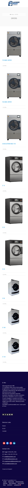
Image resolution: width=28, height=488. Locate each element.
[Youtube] (4, 443)
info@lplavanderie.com (10, 456)
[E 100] (14, 317)
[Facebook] (5, 414)
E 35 (3, 269)
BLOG (3, 428)
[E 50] (14, 287)
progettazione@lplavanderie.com (12, 461)
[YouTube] (12, 414)
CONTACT (9, 485)
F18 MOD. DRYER (7, 60)
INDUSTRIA (11, 481)
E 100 (3, 327)
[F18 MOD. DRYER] (14, 43)
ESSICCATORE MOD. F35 (9, 144)
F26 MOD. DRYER (7, 102)
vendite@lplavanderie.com (10, 459)
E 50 (3, 298)
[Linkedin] (8, 414)
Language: (17, 485)
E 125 (3, 357)
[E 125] (14, 346)
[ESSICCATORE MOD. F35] (14, 126)
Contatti (4, 431)
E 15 (3, 185)
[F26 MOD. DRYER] (14, 85)
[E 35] (14, 252)
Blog (4, 485)
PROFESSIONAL (20, 481)
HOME (4, 481)
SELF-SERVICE (12, 483)
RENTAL (5, 483)
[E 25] (14, 210)
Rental (4, 426)
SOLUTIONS (21, 483)
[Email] (3, 414)
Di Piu (4, 65)
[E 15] (14, 168)
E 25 (3, 227)
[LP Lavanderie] (14, 3)
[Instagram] (10, 414)
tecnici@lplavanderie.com (10, 463)
